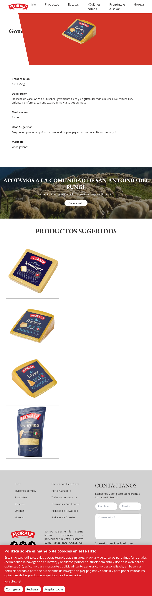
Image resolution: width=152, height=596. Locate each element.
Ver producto (32, 289)
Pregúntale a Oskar (117, 6)
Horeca (139, 4)
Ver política (11, 581)
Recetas (73, 4)
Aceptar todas (54, 589)
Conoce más (76, 203)
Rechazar (32, 589)
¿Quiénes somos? (94, 6)
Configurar (13, 589)
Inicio (32, 4)
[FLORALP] (18, 6)
